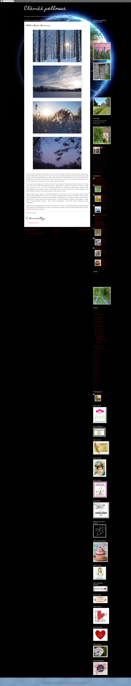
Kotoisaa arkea (99, 195)
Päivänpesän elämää (100, 215)
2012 (96, 380)
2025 (96, 312)
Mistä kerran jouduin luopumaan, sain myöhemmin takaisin (100, 181)
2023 (96, 354)
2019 (96, 363)
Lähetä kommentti (33, 223)
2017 (96, 368)
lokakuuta (99, 319)
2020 (96, 361)
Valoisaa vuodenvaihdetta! (103, 241)
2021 (96, 359)
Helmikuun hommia (99, 342)
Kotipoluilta (98, 205)
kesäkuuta (99, 329)
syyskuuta (99, 321)
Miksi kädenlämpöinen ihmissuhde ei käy (103, 263)
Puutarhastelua (99, 394)
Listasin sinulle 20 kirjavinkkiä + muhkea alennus (100, 225)
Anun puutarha (99, 185)
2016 (96, 371)
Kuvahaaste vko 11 (103, 251)
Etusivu (57, 230)
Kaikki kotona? (99, 178)
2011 (96, 383)
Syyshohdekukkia (103, 187)
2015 (96, 373)
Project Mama (99, 259)
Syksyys (103, 395)
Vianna (104, 147)
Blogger (85, 683)
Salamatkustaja (99, 222)
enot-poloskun (70, 683)
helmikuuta (99, 346)
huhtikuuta (99, 333)
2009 (96, 387)
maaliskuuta (99, 336)
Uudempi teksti (30, 230)
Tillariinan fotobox (100, 228)
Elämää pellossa (45, 9)
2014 (96, 375)
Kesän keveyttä (103, 207)
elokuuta (99, 324)
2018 (96, 366)
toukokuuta (99, 331)
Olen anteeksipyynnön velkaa (99, 218)
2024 (96, 351)
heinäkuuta (99, 326)
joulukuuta (99, 314)
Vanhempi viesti (84, 230)
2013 (96, 378)
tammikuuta (100, 348)
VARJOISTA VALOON (98, 248)
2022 (96, 356)
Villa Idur (97, 238)
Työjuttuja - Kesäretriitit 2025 (101, 338)
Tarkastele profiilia (98, 172)
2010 (96, 385)
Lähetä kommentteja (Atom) (35, 233)
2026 (96, 310)
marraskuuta (100, 317)
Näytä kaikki (104, 267)
